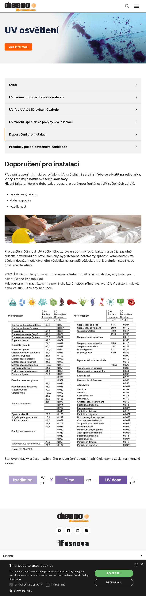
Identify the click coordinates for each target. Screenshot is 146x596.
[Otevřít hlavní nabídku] (136, 6)
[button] (73, 555)
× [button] (141, 564)
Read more (16, 579)
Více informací (18, 46)
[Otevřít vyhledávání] (127, 6)
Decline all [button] (114, 582)
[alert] (73, 578)
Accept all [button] (114, 573)
